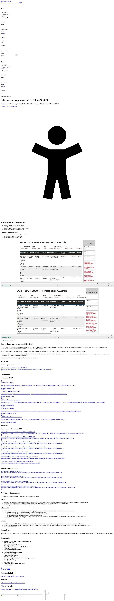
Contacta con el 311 (27, 589)
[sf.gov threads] (5, 569)
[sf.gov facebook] (1, 569)
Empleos (3, 15)
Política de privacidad (6, 583)
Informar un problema (17, 589)
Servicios (3, 576)
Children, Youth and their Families (9, 106)
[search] (16, 55)
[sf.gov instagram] (3, 569)
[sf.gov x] (7, 569)
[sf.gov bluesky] (9, 569)
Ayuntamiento (20, 576)
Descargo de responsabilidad (18, 583)
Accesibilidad (35, 589)
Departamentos (8, 576)
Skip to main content (6, 1)
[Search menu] (57, 51)
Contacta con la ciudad (6, 589)
